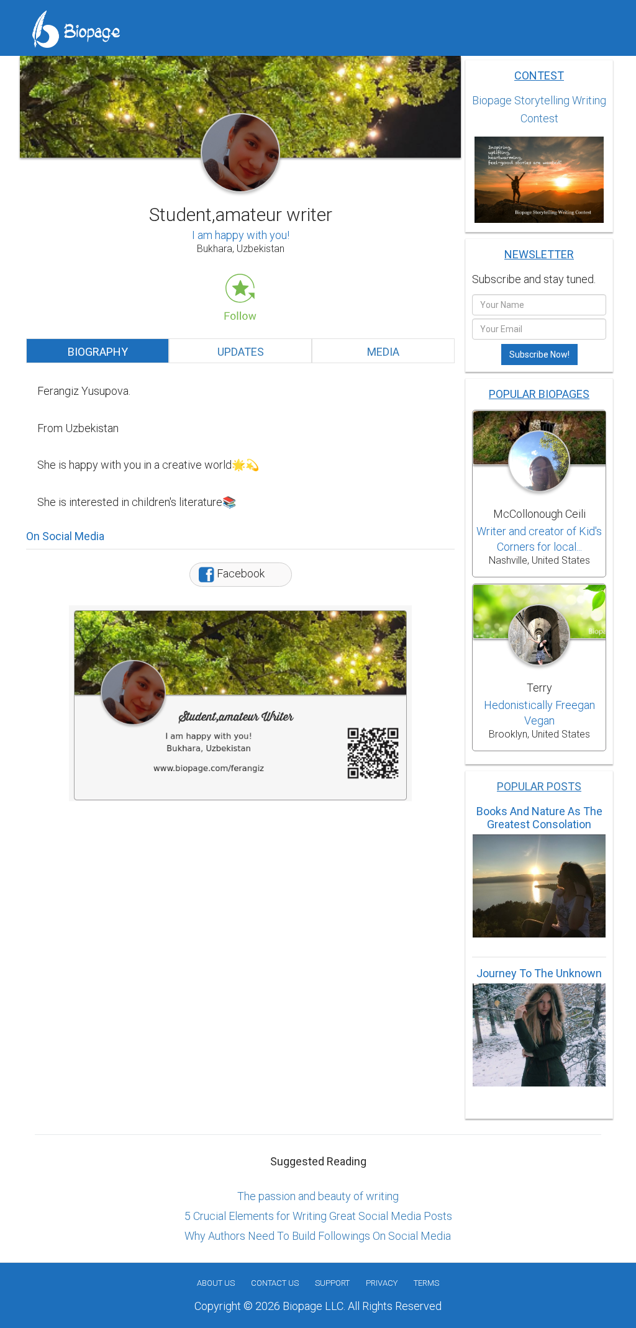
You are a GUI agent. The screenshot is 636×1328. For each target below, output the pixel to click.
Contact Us (275, 1283)
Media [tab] (383, 351)
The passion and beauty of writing (318, 1196)
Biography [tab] (98, 351)
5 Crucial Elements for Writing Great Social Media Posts (318, 1215)
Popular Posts (539, 786)
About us (216, 1283)
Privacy (382, 1283)
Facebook (239, 573)
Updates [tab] (240, 351)
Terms (426, 1283)
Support (332, 1283)
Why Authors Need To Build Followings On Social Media (318, 1235)
